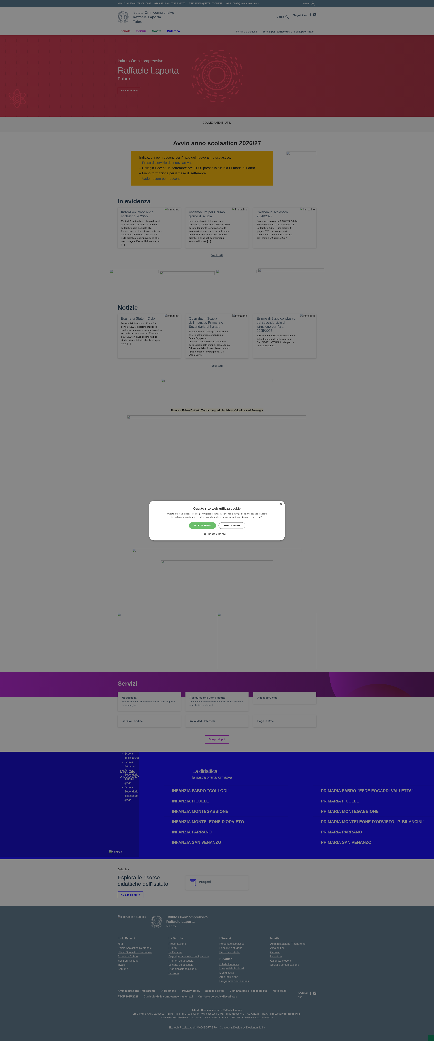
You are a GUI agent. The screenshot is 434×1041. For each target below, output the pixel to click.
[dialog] (217, 520)
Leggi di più (257, 517)
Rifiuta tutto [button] (232, 525)
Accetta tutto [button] (202, 525)
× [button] (281, 504)
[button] (217, 534)
